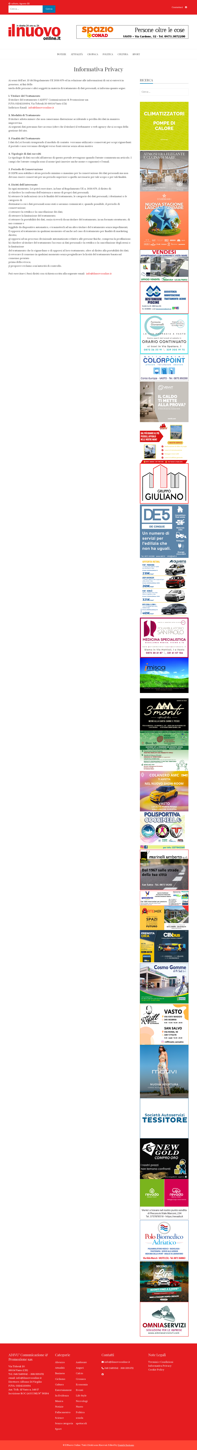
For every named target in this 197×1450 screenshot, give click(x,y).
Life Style (81, 1395)
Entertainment (63, 1390)
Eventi (79, 1390)
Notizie (61, 54)
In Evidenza (62, 1395)
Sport (136, 54)
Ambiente (81, 1362)
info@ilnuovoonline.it (41, 107)
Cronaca (92, 54)
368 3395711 (127, 1368)
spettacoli (81, 1423)
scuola (79, 1418)
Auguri (80, 1367)
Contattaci (177, 7)
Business (60, 1373)
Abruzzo (60, 1362)
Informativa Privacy (159, 1365)
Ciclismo (60, 1379)
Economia (82, 1384)
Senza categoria (64, 1423)
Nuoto (79, 1406)
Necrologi (82, 1401)
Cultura (123, 54)
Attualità (77, 54)
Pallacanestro (62, 1412)
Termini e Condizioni (160, 1362)
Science (59, 1418)
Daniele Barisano (126, 1445)
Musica (59, 1401)
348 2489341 (111, 1368)
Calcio (79, 1373)
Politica (108, 54)
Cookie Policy (156, 1369)
